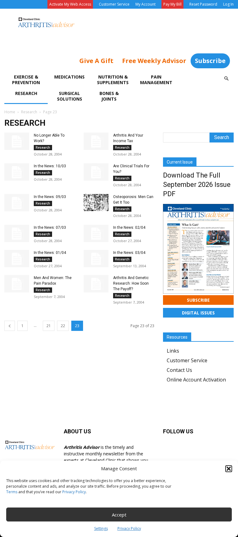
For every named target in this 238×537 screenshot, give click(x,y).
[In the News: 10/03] (16, 172)
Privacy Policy (74, 491)
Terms (11, 491)
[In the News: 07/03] (16, 233)
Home (9, 112)
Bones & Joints (109, 96)
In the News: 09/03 (50, 197)
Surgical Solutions (69, 96)
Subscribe (210, 60)
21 (48, 325)
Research (26, 93)
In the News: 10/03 (50, 166)
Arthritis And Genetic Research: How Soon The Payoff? (131, 283)
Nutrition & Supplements (113, 79)
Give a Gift (96, 60)
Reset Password (203, 4)
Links (173, 350)
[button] (229, 469)
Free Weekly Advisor (154, 60)
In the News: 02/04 (129, 227)
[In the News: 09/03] (16, 202)
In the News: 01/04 (50, 252)
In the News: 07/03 (50, 227)
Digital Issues (198, 313)
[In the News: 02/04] (96, 233)
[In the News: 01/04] (16, 258)
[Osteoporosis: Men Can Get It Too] (96, 202)
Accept (119, 515)
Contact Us (179, 370)
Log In (228, 4)
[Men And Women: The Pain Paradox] (16, 283)
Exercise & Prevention (26, 79)
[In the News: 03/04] (96, 258)
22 (63, 325)
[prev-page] (9, 326)
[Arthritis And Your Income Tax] (96, 141)
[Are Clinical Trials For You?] (96, 172)
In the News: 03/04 (129, 252)
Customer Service (114, 4)
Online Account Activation (196, 379)
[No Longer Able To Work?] (16, 141)
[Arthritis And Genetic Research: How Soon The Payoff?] (96, 283)
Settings (101, 528)
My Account (145, 4)
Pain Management (156, 79)
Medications (69, 77)
